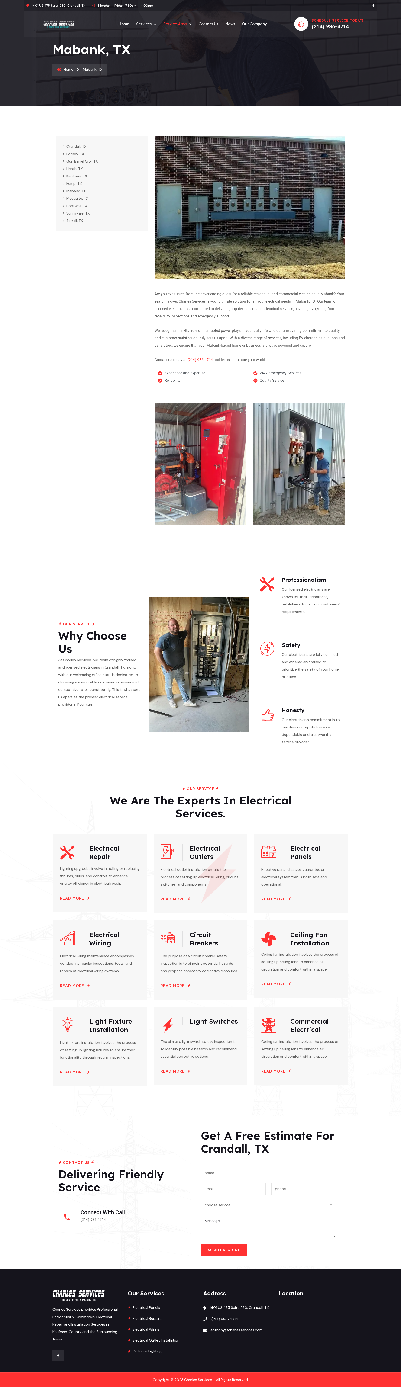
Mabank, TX (76, 191)
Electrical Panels (146, 1307)
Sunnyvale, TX (78, 213)
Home (123, 24)
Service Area (175, 24)
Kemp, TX (74, 183)
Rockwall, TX (76, 205)
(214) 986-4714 (330, 26)
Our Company (254, 24)
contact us (208, 24)
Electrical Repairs (147, 1318)
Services (144, 24)
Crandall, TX (76, 146)
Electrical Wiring (146, 1329)
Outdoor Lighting (147, 1351)
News (230, 24)
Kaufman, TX (76, 176)
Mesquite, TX (77, 198)
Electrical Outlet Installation (156, 1340)
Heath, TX (74, 168)
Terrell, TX (74, 220)
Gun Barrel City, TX (82, 161)
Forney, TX (75, 153)
